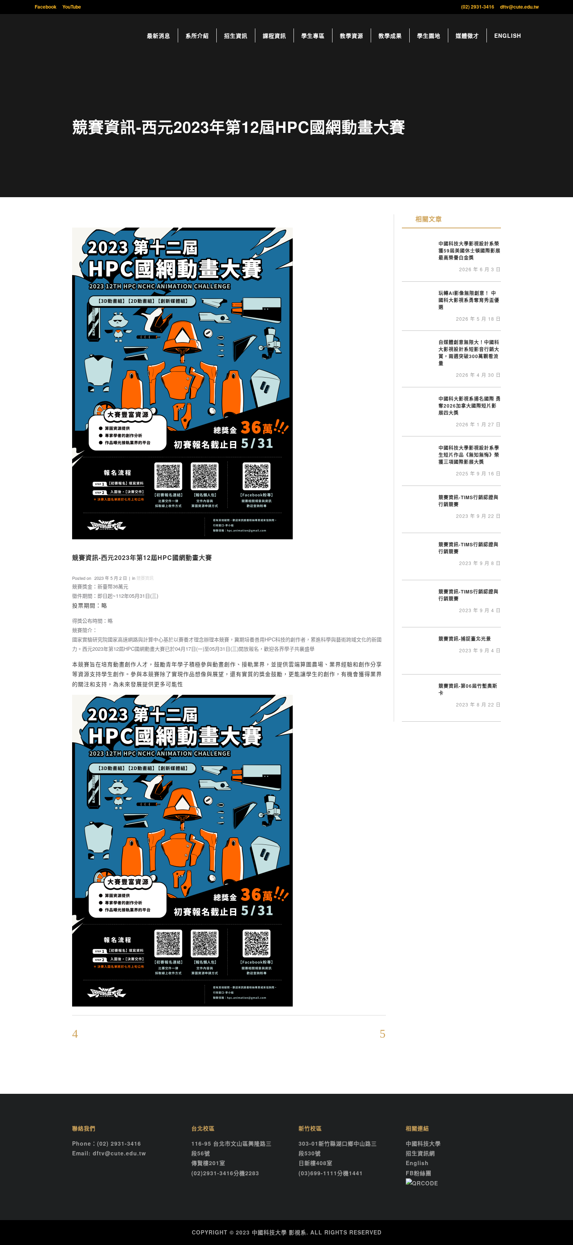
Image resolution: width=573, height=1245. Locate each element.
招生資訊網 (420, 1153)
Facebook (46, 6)
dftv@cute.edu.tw (519, 6)
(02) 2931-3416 (477, 6)
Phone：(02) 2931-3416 (106, 1143)
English (417, 1163)
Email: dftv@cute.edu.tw (109, 1153)
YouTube (71, 6)
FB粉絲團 (419, 1173)
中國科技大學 (423, 1143)
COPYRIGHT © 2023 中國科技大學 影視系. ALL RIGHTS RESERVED (287, 1232)
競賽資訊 (145, 578)
